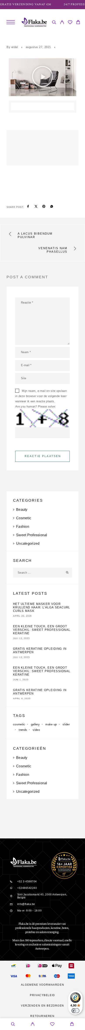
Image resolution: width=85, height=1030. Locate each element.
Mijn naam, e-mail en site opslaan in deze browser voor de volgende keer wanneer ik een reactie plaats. (41, 396)
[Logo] (34, 22)
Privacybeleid (42, 995)
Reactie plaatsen (43, 456)
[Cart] (78, 22)
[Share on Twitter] (36, 207)
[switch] (75, 1010)
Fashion (22, 526)
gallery (35, 724)
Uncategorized (27, 543)
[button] (42, 77)
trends (23, 729)
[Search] (54, 22)
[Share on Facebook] (28, 207)
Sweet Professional (31, 535)
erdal (14, 47)
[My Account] (62, 22)
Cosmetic (23, 518)
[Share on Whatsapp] (52, 207)
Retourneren (42, 1016)
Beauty (21, 509)
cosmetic (19, 724)
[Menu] (10, 22)
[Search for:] (37, 573)
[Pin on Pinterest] (44, 207)
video (36, 729)
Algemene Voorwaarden (42, 984)
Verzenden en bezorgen (42, 1005)
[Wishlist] (70, 22)
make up (51, 724)
